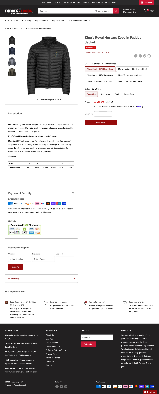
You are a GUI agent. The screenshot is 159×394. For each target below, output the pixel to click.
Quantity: (89, 114)
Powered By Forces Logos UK (15, 385)
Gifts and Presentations (78, 20)
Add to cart (101, 122)
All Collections (52, 342)
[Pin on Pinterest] (140, 56)
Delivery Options (53, 346)
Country (11, 254)
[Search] (116, 11)
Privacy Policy (52, 354)
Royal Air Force (41, 20)
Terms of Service (53, 358)
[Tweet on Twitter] (144, 56)
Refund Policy (13, 278)
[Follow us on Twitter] (61, 386)
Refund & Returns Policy (56, 350)
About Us (50, 335)
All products (16, 28)
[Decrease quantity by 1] (96, 114)
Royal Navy (26, 20)
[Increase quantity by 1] (109, 114)
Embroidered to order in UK (97, 52)
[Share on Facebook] (135, 56)
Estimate (15, 267)
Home (7, 28)
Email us (150, 392)
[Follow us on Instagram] (65, 386)
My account (128, 12)
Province (36, 254)
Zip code (60, 254)
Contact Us (50, 361)
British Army (10, 20)
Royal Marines (58, 20)
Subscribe (148, 2)
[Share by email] (149, 56)
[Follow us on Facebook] (57, 386)
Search (49, 365)
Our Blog (49, 339)
